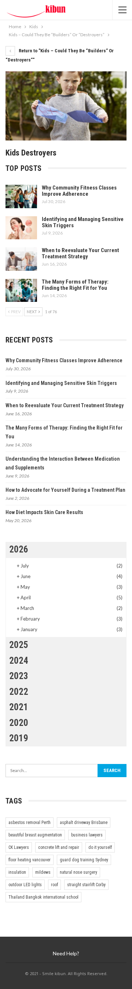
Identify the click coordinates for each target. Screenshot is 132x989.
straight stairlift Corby (86, 884)
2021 (18, 707)
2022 (18, 691)
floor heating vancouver (29, 859)
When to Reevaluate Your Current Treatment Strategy (80, 253)
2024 (18, 660)
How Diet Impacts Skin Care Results (44, 512)
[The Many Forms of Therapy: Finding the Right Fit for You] (21, 290)
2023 (18, 676)
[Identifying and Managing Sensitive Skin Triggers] (21, 228)
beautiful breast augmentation (35, 835)
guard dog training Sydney (84, 859)
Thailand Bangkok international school (43, 897)
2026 (18, 549)
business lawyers (87, 835)
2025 (18, 645)
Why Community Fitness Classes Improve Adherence (79, 190)
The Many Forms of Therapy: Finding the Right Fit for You (75, 284)
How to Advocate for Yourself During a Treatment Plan (65, 490)
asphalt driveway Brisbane (83, 822)
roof (54, 884)
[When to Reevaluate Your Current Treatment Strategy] (21, 259)
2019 (18, 738)
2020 (18, 723)
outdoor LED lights (25, 884)
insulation (17, 872)
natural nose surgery (78, 872)
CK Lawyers (18, 847)
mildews (43, 872)
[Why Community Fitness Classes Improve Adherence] (21, 196)
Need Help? (66, 953)
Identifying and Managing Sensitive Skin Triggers (83, 222)
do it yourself (100, 847)
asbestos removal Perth (29, 822)
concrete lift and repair (58, 847)
